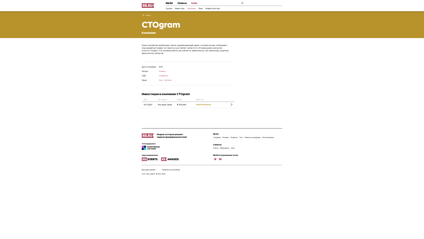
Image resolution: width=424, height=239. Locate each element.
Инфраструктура (212, 8)
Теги (241, 137)
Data (194, 3)
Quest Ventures (203, 104)
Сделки (169, 8)
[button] (242, 3)
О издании (217, 137)
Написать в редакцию (252, 137)
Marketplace (224, 148)
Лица (200, 8)
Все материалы (268, 137)
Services (167, 80)
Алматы (162, 71)
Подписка (234, 137)
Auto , (161, 80)
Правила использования (171, 170)
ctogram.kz (163, 76)
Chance (182, 3)
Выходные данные (148, 170)
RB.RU (169, 3)
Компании (191, 8)
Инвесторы (180, 8)
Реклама (225, 137)
